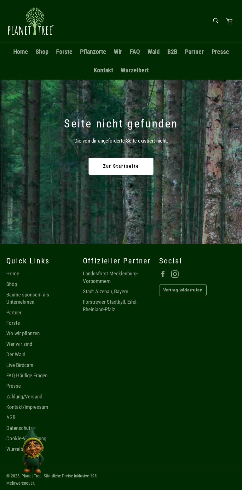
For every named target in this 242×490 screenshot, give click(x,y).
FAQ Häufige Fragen (27, 375)
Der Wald (15, 354)
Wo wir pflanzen (23, 333)
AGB (10, 417)
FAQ (135, 51)
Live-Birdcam (19, 365)
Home (20, 51)
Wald (153, 51)
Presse (220, 51)
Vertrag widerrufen (183, 289)
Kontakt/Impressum (27, 407)
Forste (64, 51)
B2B (172, 51)
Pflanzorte (93, 51)
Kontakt (103, 70)
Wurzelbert (135, 70)
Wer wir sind (19, 344)
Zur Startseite (121, 166)
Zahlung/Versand (24, 396)
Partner (194, 51)
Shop (42, 51)
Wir (118, 51)
